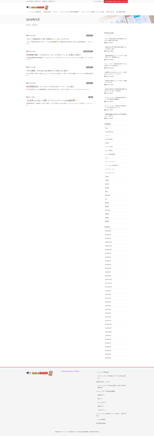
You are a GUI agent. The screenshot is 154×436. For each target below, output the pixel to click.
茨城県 (107, 214)
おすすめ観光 (109, 139)
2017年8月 (108, 294)
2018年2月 (108, 272)
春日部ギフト (101, 395)
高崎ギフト (101, 406)
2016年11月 (108, 328)
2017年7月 (108, 298)
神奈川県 (107, 195)
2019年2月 (108, 234)
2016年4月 (108, 354)
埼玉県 (107, 184)
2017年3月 (108, 313)
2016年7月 (108, 343)
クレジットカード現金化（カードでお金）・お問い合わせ (111, 414)
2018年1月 (108, 275)
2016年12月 (108, 324)
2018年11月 (108, 246)
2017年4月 (108, 309)
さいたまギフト (102, 402)
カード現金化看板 (110, 154)
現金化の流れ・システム (103, 381)
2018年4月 (108, 264)
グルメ (107, 158)
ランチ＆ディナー (110, 173)
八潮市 (107, 176)
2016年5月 (108, 350)
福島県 (107, 202)
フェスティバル (109, 169)
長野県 (107, 217)
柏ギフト (100, 398)
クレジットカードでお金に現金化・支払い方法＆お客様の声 (112, 386)
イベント (89, 35)
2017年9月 (108, 290)
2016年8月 (108, 339)
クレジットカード (110, 161)
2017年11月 (108, 283)
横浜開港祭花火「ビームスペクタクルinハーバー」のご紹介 (50, 87)
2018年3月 (108, 268)
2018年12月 (108, 242)
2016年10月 (108, 332)
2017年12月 (108, 279)
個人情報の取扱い (101, 423)
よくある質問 (101, 419)
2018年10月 (108, 249)
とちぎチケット (102, 410)
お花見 (107, 143)
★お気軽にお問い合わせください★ (117, 1)
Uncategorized (88, 51)
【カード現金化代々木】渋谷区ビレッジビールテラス (47, 39)
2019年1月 (108, 238)
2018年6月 (108, 257)
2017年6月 (108, 302)
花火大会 (107, 210)
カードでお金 (109, 146)
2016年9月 (108, 335)
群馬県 (107, 206)
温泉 (106, 191)
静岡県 (107, 221)
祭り (106, 199)
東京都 (107, 188)
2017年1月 (108, 320)
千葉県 (107, 180)
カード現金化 (109, 150)
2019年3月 (108, 231)
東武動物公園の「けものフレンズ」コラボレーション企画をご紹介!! (53, 55)
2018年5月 (108, 261)
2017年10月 (108, 287)
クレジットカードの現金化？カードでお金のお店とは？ (112, 377)
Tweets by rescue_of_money (70, 371)
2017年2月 (108, 317)
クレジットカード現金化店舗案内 (105, 391)
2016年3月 (108, 358)
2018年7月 (108, 253)
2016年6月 (108, 346)
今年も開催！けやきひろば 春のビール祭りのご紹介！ (48, 71)
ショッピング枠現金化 (111, 165)
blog (91, 97)
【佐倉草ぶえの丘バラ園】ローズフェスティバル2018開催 (49, 100)
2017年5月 (108, 305)
